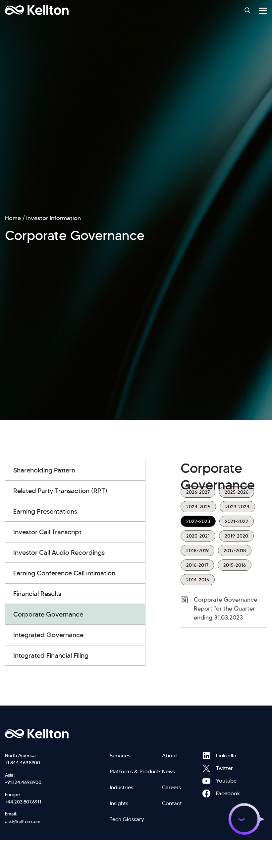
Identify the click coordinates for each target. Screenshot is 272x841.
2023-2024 (237, 507)
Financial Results (37, 594)
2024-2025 (198, 507)
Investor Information (53, 218)
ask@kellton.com (22, 821)
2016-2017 (197, 565)
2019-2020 (236, 536)
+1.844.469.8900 (22, 763)
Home (13, 218)
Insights (119, 803)
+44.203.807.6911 (23, 802)
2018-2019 (197, 550)
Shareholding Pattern (44, 470)
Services (120, 755)
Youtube (206, 781)
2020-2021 (198, 536)
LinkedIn (206, 756)
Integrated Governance (48, 635)
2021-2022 (236, 521)
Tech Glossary (127, 819)
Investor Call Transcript (47, 532)
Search (247, 10)
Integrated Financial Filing (50, 655)
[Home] (37, 10)
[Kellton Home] (136, 734)
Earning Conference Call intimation (64, 573)
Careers (171, 787)
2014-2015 (197, 580)
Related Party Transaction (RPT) (60, 491)
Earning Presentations (45, 511)
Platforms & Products (135, 771)
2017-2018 (235, 550)
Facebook (206, 794)
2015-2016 (234, 565)
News (168, 771)
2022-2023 (198, 521)
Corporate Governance (48, 614)
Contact (172, 803)
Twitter (206, 768)
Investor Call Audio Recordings (59, 552)
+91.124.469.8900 (23, 782)
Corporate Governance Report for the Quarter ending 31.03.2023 (225, 608)
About (169, 755)
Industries (121, 787)
